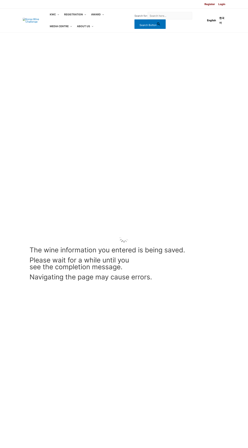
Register (209, 4)
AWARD (96, 14)
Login (221, 4)
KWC (53, 14)
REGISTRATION (73, 14)
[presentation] (57, 14)
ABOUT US (83, 26)
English (211, 20)
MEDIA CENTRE (59, 26)
